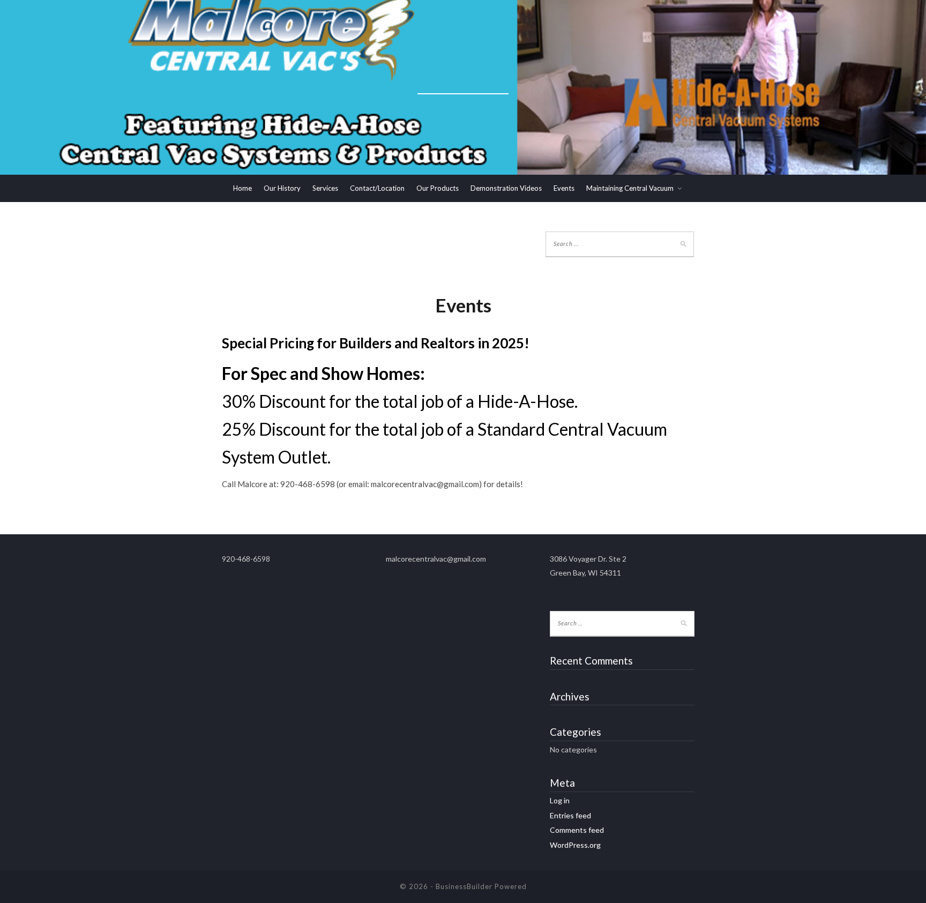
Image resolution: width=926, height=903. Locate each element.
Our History (282, 188)
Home (242, 188)
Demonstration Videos (506, 188)
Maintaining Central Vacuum (630, 188)
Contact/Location (377, 188)
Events (564, 188)
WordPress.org (575, 844)
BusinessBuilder (464, 886)
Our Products (437, 188)
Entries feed (570, 815)
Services (325, 188)
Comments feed (577, 829)
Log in (560, 800)
